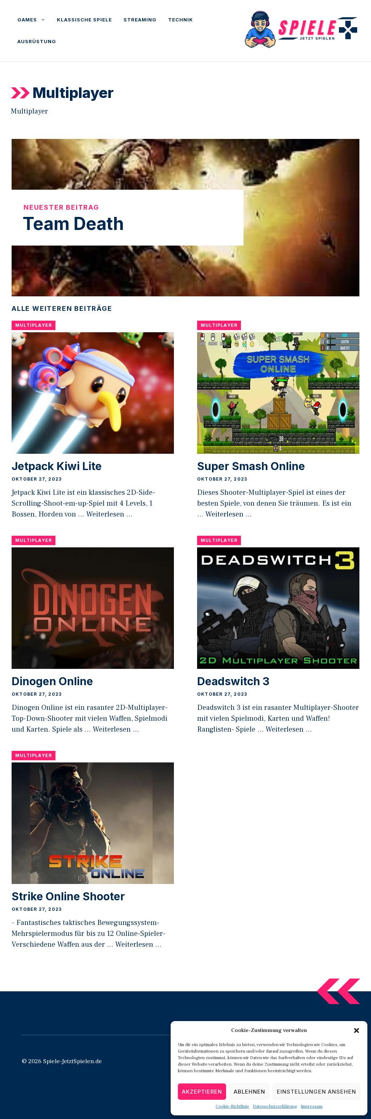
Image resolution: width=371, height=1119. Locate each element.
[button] (356, 1030)
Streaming (140, 19)
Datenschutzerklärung (275, 1106)
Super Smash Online (251, 466)
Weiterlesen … (109, 514)
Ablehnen (249, 1091)
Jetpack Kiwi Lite (57, 466)
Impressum (311, 1106)
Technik (180, 19)
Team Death (73, 223)
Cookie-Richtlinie (232, 1106)
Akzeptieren (202, 1091)
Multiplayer (33, 325)
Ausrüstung (36, 41)
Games (27, 19)
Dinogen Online (52, 681)
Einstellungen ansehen (316, 1091)
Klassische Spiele (84, 19)
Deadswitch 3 (233, 681)
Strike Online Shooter (68, 896)
